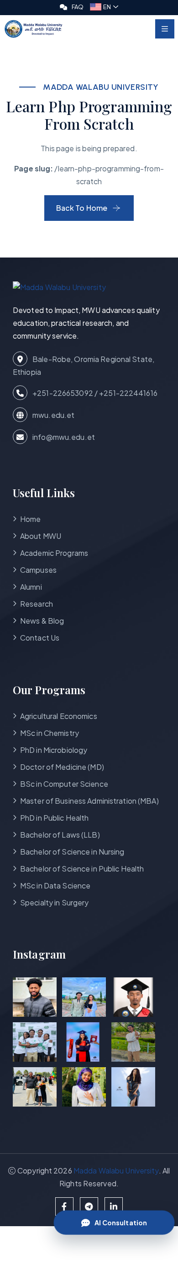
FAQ (78, 7)
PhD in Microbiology (53, 750)
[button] (104, 7)
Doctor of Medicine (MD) (62, 767)
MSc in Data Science (55, 885)
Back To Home (81, 208)
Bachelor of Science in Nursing (72, 851)
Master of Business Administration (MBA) (89, 801)
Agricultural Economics (58, 716)
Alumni (31, 587)
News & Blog (42, 620)
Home (30, 519)
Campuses (38, 570)
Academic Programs (54, 553)
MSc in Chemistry (49, 733)
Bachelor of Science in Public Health (82, 868)
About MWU (40, 536)
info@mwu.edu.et (63, 437)
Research (36, 604)
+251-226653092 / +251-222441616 (94, 393)
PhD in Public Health (54, 817)
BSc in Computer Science (64, 784)
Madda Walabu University (116, 1170)
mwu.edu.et (52, 415)
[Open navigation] (164, 28)
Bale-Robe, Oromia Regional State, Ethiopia (83, 365)
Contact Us (39, 637)
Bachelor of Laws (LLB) (60, 834)
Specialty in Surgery (54, 902)
